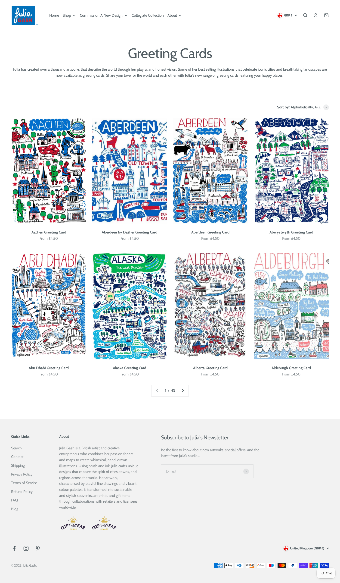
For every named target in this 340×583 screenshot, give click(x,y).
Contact (17, 456)
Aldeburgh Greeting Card (291, 368)
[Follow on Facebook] (14, 548)
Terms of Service (24, 483)
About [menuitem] (172, 15)
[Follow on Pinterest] (38, 548)
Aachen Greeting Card (48, 232)
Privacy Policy (21, 474)
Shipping (18, 465)
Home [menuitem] (54, 15)
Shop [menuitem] (67, 15)
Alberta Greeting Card (210, 368)
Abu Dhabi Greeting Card (49, 368)
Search (16, 448)
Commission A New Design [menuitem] (101, 15)
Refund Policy (22, 491)
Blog (14, 509)
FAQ (14, 500)
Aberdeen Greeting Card (210, 232)
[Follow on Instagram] (26, 548)
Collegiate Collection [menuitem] (148, 15)
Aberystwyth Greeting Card (291, 232)
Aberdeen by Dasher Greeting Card (129, 232)
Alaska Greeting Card (129, 368)
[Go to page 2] (183, 391)
